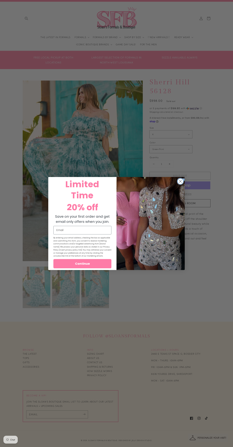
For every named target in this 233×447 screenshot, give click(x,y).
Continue (82, 263)
